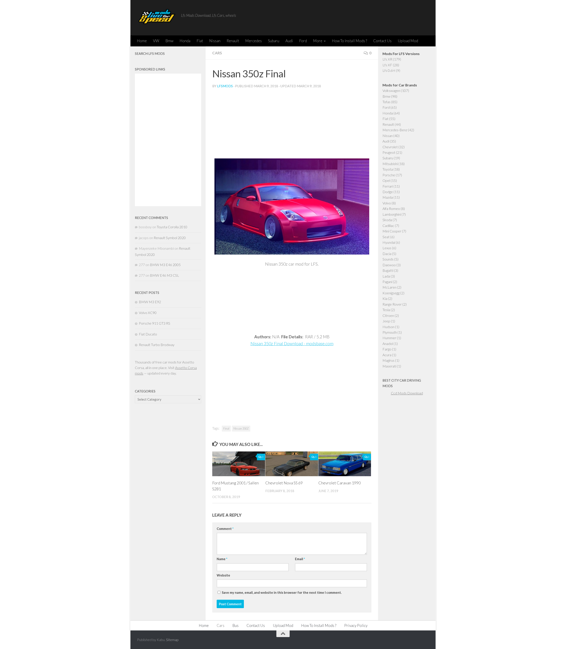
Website (223, 575)
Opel (386, 180)
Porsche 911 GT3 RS (154, 323)
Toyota (387, 169)
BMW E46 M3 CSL (164, 275)
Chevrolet (390, 147)
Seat (386, 237)
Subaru (273, 40)
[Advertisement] (291, 125)
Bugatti (387, 270)
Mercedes (253, 40)
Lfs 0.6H (388, 70)
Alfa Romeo (391, 208)
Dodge (387, 192)
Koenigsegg (391, 293)
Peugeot (388, 152)
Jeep (386, 321)
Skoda (387, 220)
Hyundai (388, 242)
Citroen (388, 315)
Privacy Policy (355, 625)
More (317, 40)
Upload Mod (408, 40)
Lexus (386, 248)
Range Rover (392, 304)
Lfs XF (387, 65)
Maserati (389, 366)
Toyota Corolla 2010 (172, 227)
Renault (233, 40)
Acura (386, 355)
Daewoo (389, 265)
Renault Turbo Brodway (156, 345)
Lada (386, 276)
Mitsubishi (390, 164)
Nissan (214, 40)
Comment (225, 529)
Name (222, 559)
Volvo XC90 (148, 312)
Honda (185, 40)
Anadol (387, 343)
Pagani (387, 282)
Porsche (388, 175)
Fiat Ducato (148, 334)
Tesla (386, 310)
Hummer (389, 338)
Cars (217, 53)
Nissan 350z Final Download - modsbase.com (291, 343)
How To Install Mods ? (349, 40)
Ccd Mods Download (407, 393)
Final (226, 428)
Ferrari (387, 186)
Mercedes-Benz (394, 130)
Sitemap (172, 640)
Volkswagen (391, 90)
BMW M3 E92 (150, 302)
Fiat (200, 40)
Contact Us (382, 40)
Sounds (388, 259)
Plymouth (389, 332)
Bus (235, 625)
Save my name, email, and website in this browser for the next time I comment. (282, 592)
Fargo (386, 349)
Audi (289, 40)
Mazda (387, 197)
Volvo (386, 203)
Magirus (388, 360)
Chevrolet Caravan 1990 (339, 482)
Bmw (169, 40)
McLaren (389, 287)
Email (300, 559)
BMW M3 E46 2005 (165, 265)
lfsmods (225, 86)
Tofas (386, 102)
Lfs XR (387, 59)
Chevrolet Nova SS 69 (284, 482)
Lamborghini (391, 214)
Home (142, 40)
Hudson (388, 327)
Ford (303, 40)
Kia (384, 298)
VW (156, 40)
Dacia (386, 253)
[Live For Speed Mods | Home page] (157, 18)
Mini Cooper (391, 231)
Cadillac (388, 225)
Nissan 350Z (241, 428)
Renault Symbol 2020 (170, 238)
